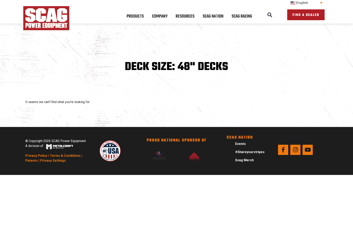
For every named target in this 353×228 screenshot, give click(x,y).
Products (135, 16)
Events (240, 144)
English (301, 2)
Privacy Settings (53, 160)
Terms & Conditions (65, 156)
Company (160, 16)
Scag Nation (213, 16)
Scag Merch (244, 160)
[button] (270, 15)
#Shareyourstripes (250, 152)
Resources (185, 16)
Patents (31, 160)
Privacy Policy (36, 156)
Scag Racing (242, 16)
